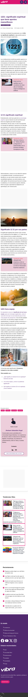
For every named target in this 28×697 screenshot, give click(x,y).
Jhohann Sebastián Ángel (7, 28)
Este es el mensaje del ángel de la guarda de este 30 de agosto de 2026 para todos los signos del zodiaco (14, 589)
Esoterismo (8, 410)
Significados (20, 410)
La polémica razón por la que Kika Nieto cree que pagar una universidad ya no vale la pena (15, 596)
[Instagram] (15, 640)
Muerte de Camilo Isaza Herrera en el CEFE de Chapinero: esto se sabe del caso (14, 582)
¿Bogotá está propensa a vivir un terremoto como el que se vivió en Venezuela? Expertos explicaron (19, 264)
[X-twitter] (11, 640)
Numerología (14, 410)
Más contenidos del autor (14, 453)
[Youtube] (7, 640)
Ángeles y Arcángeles (5, 25)
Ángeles (2, 410)
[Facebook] (2, 640)
